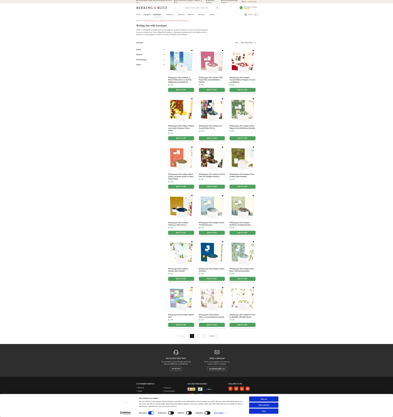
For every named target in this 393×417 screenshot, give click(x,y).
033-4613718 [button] (176, 369)
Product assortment (150, 21)
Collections (170, 14)
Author (138, 49)
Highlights (146, 14)
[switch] (171, 413)
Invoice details (170, 391)
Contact (212, 14)
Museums (181, 14)
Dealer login (252, 2)
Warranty (141, 388)
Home (138, 14)
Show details (218, 413)
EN (244, 1)
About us (191, 14)
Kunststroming (141, 60)
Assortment (158, 14)
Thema (138, 65)
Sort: (236, 43)
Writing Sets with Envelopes (178, 21)
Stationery (162, 21)
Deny (264, 411)
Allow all (264, 399)
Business (201, 14)
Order (140, 391)
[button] (255, 14)
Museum (139, 55)
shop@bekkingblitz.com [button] (217, 369)
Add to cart (181, 90)
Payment (168, 388)
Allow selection (263, 405)
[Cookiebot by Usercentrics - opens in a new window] (125, 413)
